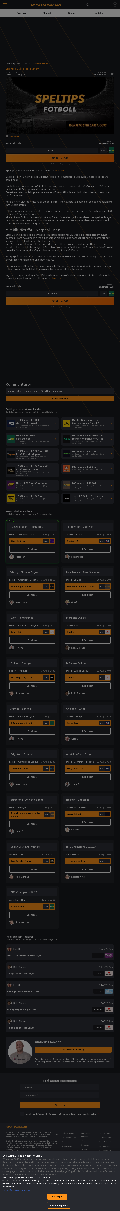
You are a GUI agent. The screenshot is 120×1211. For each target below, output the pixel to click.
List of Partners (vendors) (16, 1190)
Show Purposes (59, 1205)
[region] (60, 1181)
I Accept (57, 1196)
